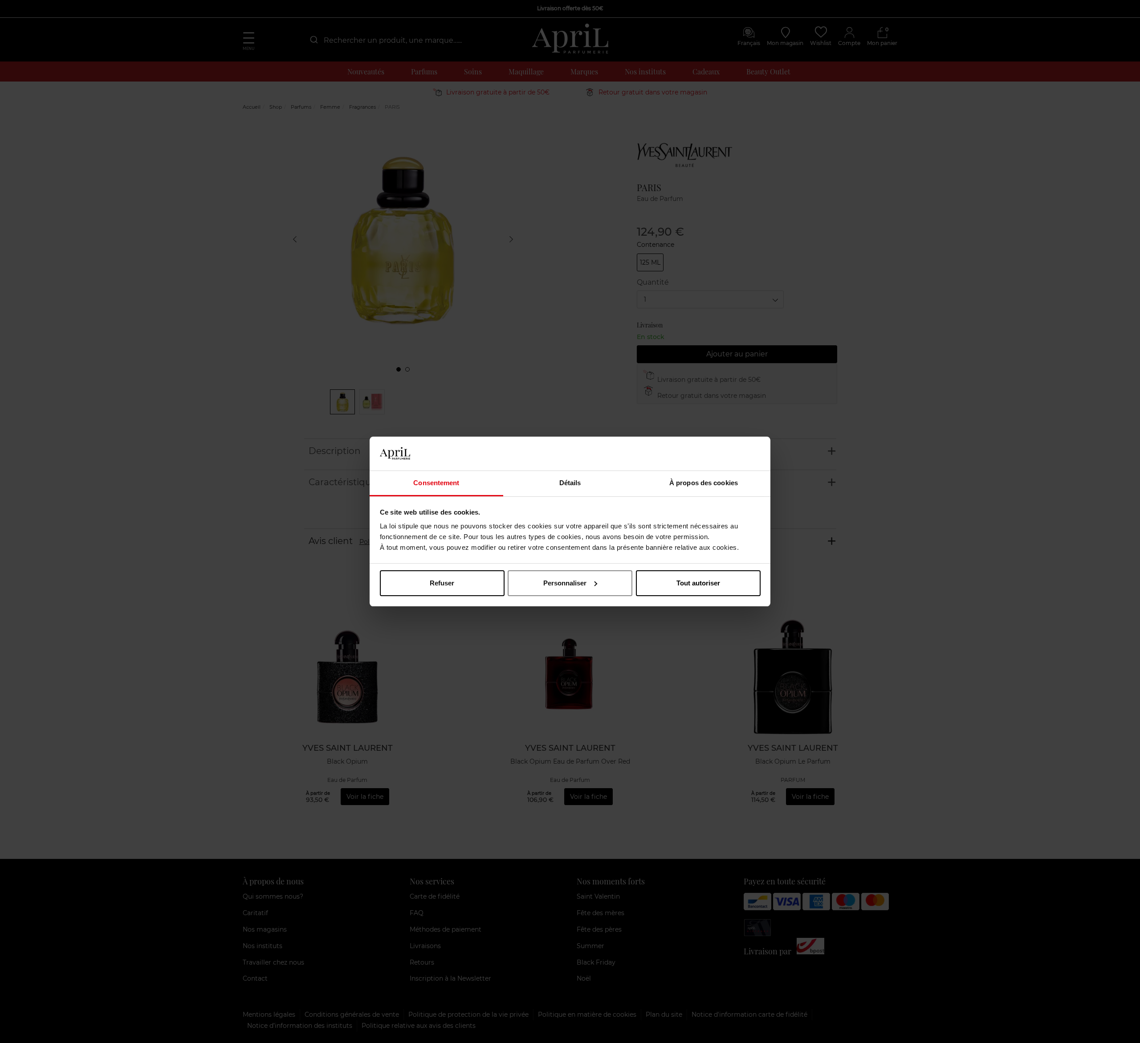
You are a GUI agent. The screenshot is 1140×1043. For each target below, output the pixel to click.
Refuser (442, 583)
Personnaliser (564, 583)
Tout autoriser (698, 583)
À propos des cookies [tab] (703, 483)
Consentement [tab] (436, 483)
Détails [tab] (570, 483)
